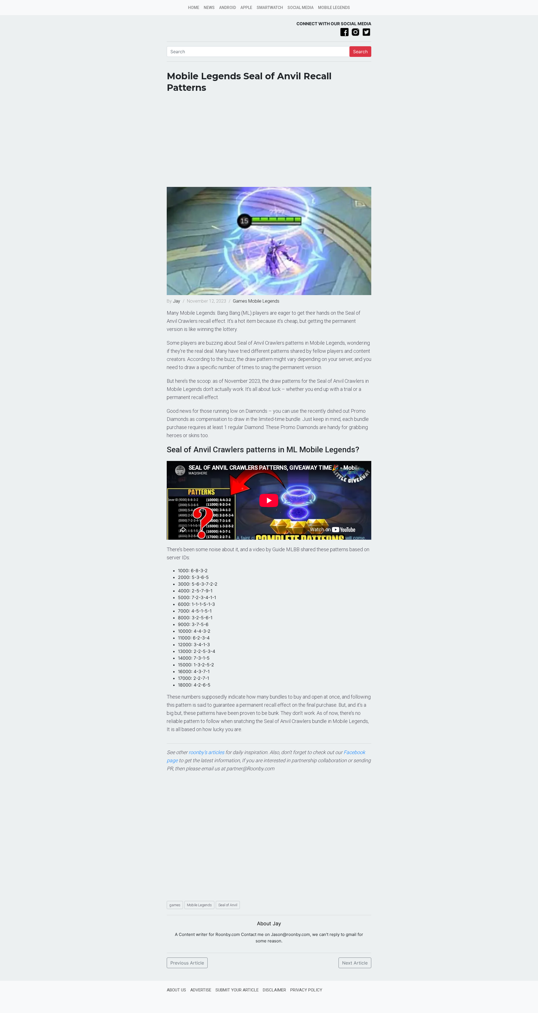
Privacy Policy (306, 990)
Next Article (355, 963)
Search (360, 51)
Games (240, 301)
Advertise (200, 990)
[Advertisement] (269, 142)
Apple (246, 7)
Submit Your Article (237, 990)
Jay (177, 301)
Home (193, 7)
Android (227, 7)
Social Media (300, 7)
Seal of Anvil (227, 905)
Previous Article (187, 963)
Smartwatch (270, 7)
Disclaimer (274, 990)
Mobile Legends (334, 7)
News (209, 7)
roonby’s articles (206, 752)
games (174, 905)
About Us (176, 990)
